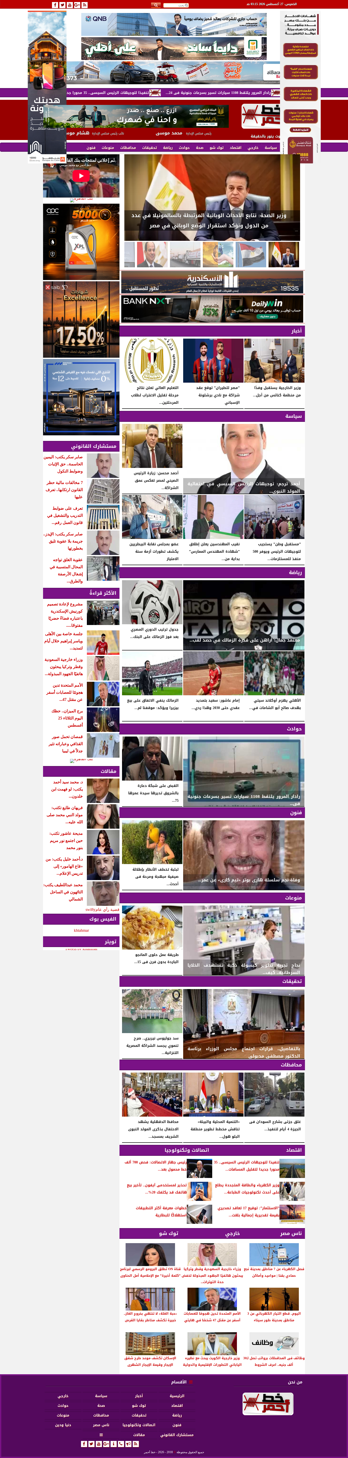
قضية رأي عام (107, 909)
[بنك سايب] (81, 319)
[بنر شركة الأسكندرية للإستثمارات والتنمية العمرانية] (212, 282)
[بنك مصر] (300, 162)
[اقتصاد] (185, 255)
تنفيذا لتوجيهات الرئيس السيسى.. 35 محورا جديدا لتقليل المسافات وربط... (188, 92)
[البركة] (174, 72)
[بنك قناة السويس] (81, 397)
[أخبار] (152, 255)
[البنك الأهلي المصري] (174, 48)
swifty (91, 909)
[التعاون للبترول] (81, 242)
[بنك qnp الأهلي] (174, 24)
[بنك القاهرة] (81, 200)
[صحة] (250, 255)
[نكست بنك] (212, 309)
